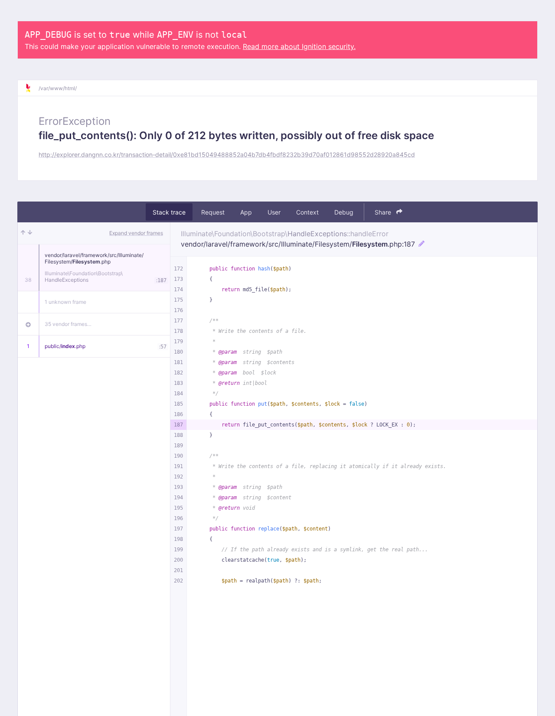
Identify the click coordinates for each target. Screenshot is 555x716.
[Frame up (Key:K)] (23, 233)
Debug (343, 212)
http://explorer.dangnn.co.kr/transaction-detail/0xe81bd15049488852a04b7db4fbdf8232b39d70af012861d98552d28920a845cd (227, 154)
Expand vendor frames (136, 233)
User (274, 212)
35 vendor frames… (68, 324)
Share (384, 212)
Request (213, 212)
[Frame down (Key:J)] (30, 233)
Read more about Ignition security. (299, 46)
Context (307, 212)
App (246, 212)
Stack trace (169, 212)
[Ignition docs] (32, 88)
